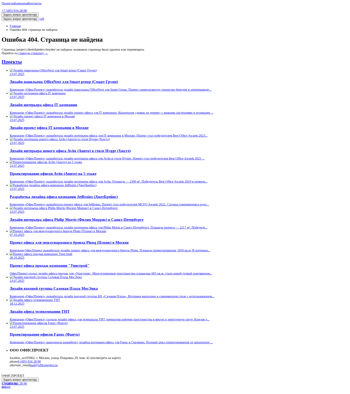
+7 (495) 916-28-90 (14, 10)
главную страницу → (33, 53)
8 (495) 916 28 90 (29, 361)
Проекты (8, 3)
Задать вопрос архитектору (20, 18)
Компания (21, 3)
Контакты (35, 3)
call (41, 18)
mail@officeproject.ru (44, 365)
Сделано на (9, 385)
